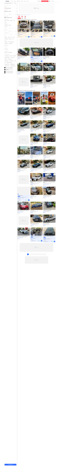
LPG (14, 20)
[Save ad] (29, 21)
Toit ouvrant (12, 57)
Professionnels (10, 52)
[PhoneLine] (29, 37)
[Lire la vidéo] (21, 98)
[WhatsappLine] (27, 37)
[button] (7, 28)
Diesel (5, 20)
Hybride (5, 22)
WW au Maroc (6, 43)
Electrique (11, 20)
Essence (8, 20)
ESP (5, 62)
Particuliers (6, 52)
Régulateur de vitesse (9, 62)
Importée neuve (10, 43)
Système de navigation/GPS (8, 57)
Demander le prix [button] (46, 184)
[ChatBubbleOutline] (25, 37)
